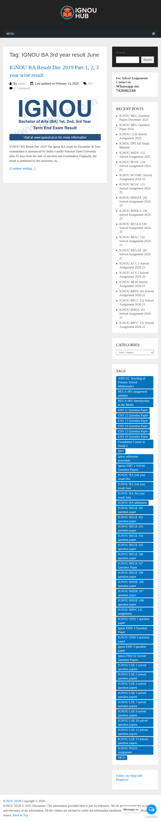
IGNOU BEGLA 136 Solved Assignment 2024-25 (135, 227)
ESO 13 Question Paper (133, 420)
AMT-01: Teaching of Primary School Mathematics (131, 382)
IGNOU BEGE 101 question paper (130, 510)
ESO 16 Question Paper (133, 436)
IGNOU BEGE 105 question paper (130, 547)
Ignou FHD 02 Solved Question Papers (132, 657)
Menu (10, 33)
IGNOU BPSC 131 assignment (130, 611)
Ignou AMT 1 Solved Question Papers (131, 467)
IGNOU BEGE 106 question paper (130, 556)
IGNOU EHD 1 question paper (133, 621)
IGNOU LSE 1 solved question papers (132, 667)
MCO (121, 757)
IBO (120, 451)
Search (120, 52)
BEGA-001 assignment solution (132, 393)
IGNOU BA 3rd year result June (131, 495)
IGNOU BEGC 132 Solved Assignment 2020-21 (135, 241)
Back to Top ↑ (21, 815)
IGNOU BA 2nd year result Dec (131, 477)
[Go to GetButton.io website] (151, 817)
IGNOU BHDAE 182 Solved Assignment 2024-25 (135, 201)
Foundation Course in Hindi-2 (131, 443)
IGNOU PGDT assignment (128, 750)
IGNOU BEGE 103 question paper (130, 528)
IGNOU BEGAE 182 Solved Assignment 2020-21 (135, 254)
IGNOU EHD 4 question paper (133, 639)
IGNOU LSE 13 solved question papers (133, 741)
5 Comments (22, 88)
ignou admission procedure (128, 458)
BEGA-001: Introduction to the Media (133, 402)
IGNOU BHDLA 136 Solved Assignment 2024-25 (135, 214)
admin (22, 83)
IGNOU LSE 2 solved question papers (132, 676)
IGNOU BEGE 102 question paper (130, 519)
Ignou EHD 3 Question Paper (132, 630)
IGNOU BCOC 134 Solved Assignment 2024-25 (135, 166)
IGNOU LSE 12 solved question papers (133, 731)
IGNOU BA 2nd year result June (131, 486)
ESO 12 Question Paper (133, 415)
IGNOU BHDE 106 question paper (131, 584)
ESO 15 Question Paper (133, 431)
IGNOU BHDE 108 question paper (131, 602)
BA (90, 83)
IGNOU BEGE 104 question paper (130, 537)
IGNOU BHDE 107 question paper (131, 593)
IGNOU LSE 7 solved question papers (132, 704)
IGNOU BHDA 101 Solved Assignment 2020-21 (135, 313)
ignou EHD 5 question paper (132, 648)
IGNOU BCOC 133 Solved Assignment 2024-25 (135, 188)
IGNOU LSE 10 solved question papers (133, 722)
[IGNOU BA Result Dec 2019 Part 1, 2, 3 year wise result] (55, 117)
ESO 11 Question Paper (133, 410)
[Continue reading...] (22, 168)
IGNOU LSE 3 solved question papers (132, 685)
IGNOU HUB (12, 801)
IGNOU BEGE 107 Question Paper (130, 565)
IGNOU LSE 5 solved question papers (132, 694)
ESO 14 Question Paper (133, 426)
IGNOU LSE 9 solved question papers (132, 713)
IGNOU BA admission (132, 502)
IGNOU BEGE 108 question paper (130, 574)
